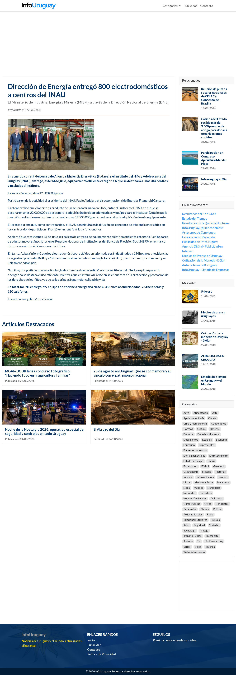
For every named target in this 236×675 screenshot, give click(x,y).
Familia (211, 461)
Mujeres (198, 487)
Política (217, 509)
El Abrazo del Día (106, 429)
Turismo (188, 541)
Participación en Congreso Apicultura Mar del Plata (213, 158)
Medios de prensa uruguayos (213, 314)
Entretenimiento (218, 455)
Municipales (213, 487)
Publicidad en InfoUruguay (200, 242)
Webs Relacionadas (194, 552)
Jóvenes (223, 477)
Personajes (189, 509)
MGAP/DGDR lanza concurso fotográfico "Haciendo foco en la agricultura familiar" (37, 373)
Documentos (190, 439)
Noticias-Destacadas (194, 498)
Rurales (215, 519)
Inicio (91, 640)
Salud (186, 525)
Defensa (215, 428)
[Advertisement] (118, 44)
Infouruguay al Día (213, 179)
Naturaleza (206, 493)
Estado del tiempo (193, 461)
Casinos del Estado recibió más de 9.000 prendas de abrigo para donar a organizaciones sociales (214, 128)
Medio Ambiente (204, 482)
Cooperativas (218, 423)
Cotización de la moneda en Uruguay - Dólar (214, 336)
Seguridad (199, 525)
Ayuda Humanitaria (193, 418)
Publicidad (190, 6)
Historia (206, 471)
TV (198, 541)
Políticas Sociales (192, 514)
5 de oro (206, 291)
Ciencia (212, 418)
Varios (187, 546)
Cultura (201, 428)
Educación (189, 445)
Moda (186, 487)
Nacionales (189, 493)
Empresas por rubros (195, 450)
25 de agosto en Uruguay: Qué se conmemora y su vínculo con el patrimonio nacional (132, 373)
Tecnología (189, 530)
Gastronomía (190, 471)
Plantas (204, 509)
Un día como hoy (214, 541)
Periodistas (222, 503)
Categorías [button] (170, 6)
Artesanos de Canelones (198, 232)
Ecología (207, 439)
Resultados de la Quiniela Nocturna (205, 223)
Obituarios (217, 498)
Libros (186, 482)
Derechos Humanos (208, 434)
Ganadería (218, 466)
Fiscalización (190, 466)
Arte (215, 412)
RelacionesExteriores (195, 519)
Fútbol (205, 466)
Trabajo (204, 530)
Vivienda (210, 546)
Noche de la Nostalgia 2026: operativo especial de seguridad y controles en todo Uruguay (44, 431)
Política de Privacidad (101, 654)
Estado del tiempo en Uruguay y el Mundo (213, 380)
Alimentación (200, 412)
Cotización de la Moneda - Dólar (203, 260)
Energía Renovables (194, 455)
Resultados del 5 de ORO (199, 214)
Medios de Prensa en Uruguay (202, 256)
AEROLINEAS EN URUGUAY (212, 357)
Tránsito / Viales (192, 535)
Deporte (188, 434)
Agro (186, 412)
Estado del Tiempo (194, 218)
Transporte (212, 535)
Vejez (198, 546)
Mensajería (223, 482)
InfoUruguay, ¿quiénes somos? (202, 228)
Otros (207, 503)
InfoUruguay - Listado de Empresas (205, 270)
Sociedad (214, 525)
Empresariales (206, 445)
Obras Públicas (191, 503)
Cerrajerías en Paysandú (198, 237)
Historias (221, 471)
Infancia (187, 477)
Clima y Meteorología (195, 423)
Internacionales (205, 477)
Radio (210, 514)
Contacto (206, 6)
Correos (188, 428)
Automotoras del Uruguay (199, 265)
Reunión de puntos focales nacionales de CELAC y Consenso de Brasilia (214, 96)
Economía (221, 439)
